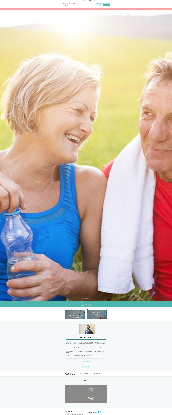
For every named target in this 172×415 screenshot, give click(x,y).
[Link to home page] (68, 4)
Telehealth (82, 0)
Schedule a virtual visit (92, 0)
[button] (106, 5)
